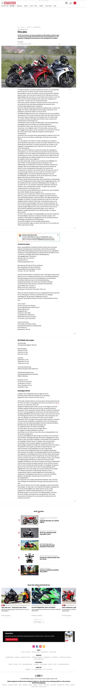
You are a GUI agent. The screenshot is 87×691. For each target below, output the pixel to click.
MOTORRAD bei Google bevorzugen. (46, 239)
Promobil (72, 684)
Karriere (50, 664)
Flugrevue (35, 684)
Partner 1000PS (53, 652)
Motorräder (12, 5)
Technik (31, 5)
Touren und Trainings (25, 652)
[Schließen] (58, 235)
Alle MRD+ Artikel (5, 5)
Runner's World (34, 686)
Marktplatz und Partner (25, 657)
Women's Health (42, 686)
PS (32, 669)
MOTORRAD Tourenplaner (37, 657)
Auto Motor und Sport (12, 684)
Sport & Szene (48, 5)
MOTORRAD (27, 669)
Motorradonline (60, 684)
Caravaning (25, 684)
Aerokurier (4, 684)
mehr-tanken (46, 684)
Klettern (40, 684)
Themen (55, 664)
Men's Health (53, 684)
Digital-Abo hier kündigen (65, 657)
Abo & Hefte (49, 669)
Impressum (16, 664)
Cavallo (30, 684)
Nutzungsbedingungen (27, 664)
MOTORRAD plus (47, 657)
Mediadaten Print (44, 652)
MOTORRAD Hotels (9, 657)
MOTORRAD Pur (55, 657)
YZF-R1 (57, 403)
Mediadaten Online (36, 652)
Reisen (35, 5)
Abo (39, 0)
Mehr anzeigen (37, 622)
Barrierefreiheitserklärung (63, 664)
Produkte (46, 0)
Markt (55, 5)
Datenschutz (36, 664)
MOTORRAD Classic (38, 669)
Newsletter (17, 657)
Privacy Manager (43, 664)
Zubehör (25, 5)
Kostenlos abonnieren (11, 639)
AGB (20, 664)
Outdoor (67, 684)
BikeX (20, 684)
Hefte (43, 0)
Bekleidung (19, 5)
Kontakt (10, 664)
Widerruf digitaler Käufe (39, 659)
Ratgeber (41, 5)
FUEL (44, 669)
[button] (38, 67)
